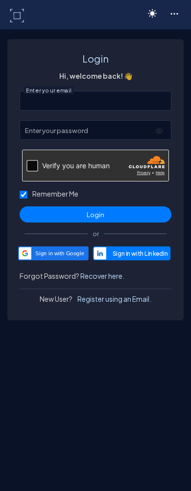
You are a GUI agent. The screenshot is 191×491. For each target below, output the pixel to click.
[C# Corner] (18, 15)
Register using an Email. (114, 298)
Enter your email (49, 90)
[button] (174, 13)
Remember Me (55, 193)
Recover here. (102, 275)
